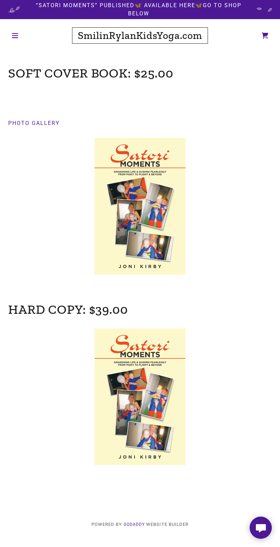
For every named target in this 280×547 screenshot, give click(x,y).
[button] (28, 35)
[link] (140, 37)
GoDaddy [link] (134, 524)
